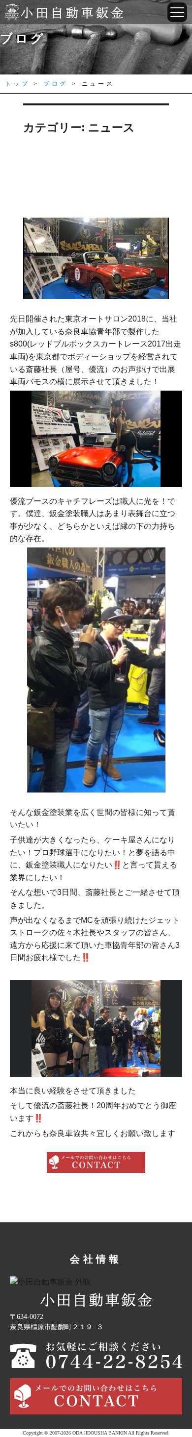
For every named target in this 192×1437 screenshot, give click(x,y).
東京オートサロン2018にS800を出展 (96, 183)
